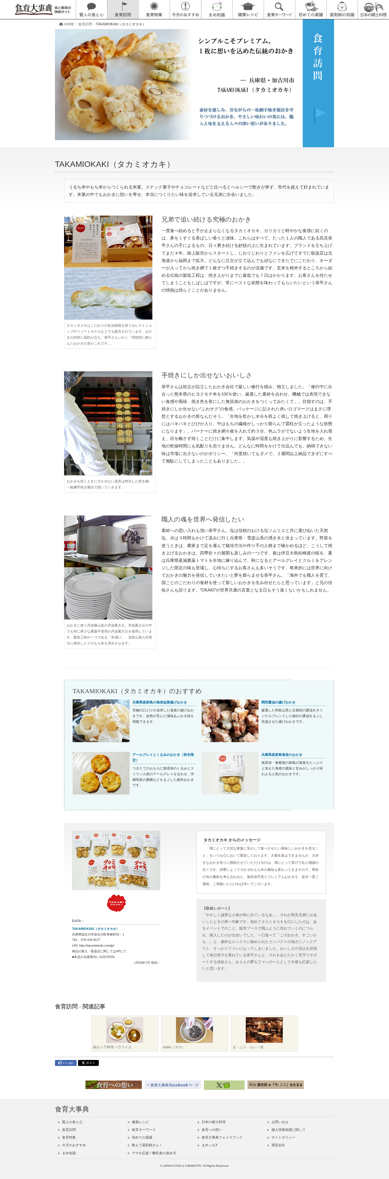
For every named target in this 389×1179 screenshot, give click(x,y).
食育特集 (68, 1137)
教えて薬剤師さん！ (147, 1145)
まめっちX (209, 1145)
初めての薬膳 (141, 1137)
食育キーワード (143, 1130)
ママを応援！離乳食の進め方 (153, 1153)
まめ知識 (68, 1153)
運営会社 (278, 1145)
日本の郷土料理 (213, 1122)
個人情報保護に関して (288, 1130)
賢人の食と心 (72, 1122)
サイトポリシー (283, 1137)
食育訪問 (68, 1130)
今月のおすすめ (73, 1145)
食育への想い (211, 1130)
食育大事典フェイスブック (222, 1137)
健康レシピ (140, 1122)
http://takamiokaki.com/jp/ (96, 945)
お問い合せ (279, 1122)
